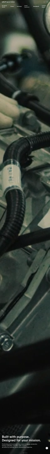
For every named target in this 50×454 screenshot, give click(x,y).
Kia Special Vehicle (4, 6)
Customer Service (47, 448)
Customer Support (44, 6)
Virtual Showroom (26, 6)
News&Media (36, 6)
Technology (19, 6)
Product (12, 6)
